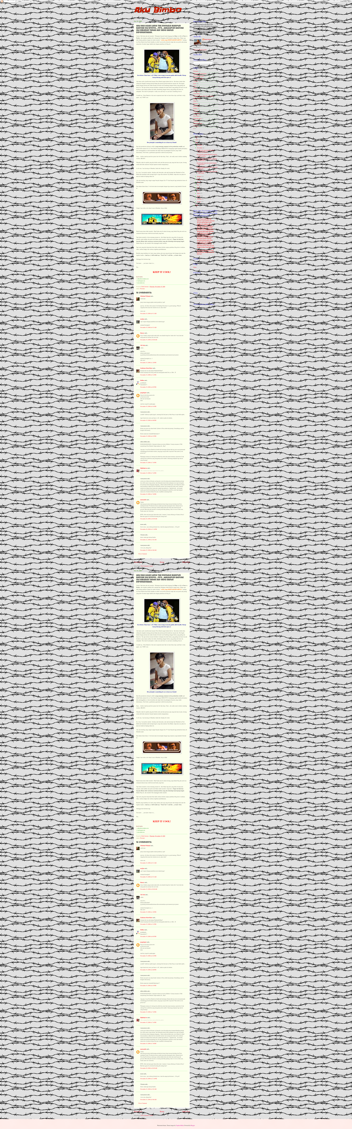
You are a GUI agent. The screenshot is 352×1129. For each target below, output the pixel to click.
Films (194, 101)
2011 (196, 137)
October (199, 176)
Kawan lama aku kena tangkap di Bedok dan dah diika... (207, 159)
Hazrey (142, 333)
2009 (196, 143)
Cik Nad (142, 345)
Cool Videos (196, 93)
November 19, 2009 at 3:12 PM (148, 375)
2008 (196, 205)
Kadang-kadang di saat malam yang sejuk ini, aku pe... (207, 168)
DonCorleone (208, 39)
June (198, 187)
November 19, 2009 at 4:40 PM (148, 420)
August (199, 182)
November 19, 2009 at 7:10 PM (148, 462)
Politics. (195, 108)
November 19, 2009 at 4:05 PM (148, 387)
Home (162, 562)
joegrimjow (143, 393)
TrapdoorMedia (180, 1125)
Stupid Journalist (197, 123)
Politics (195, 88)
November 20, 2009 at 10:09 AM (148, 519)
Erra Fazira (196, 116)
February (199, 199)
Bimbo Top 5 (196, 106)
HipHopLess (143, 468)
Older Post (186, 562)
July (198, 185)
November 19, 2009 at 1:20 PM (148, 362)
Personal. (142, 288)
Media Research (197, 118)
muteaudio (143, 500)
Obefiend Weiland (145, 296)
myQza (142, 319)
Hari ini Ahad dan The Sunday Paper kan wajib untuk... (207, 172)
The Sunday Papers (198, 78)
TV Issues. (196, 126)
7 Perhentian (196, 113)
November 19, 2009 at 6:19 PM (148, 436)
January (199, 202)
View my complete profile (200, 50)
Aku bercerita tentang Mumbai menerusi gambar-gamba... (207, 155)
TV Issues (195, 111)
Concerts (195, 81)
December (199, 145)
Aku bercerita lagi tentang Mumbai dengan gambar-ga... (205, 151)
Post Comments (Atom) (147, 566)
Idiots (194, 86)
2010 (196, 140)
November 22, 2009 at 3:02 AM (148, 540)
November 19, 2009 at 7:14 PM (148, 473)
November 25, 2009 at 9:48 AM (148, 550)
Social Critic (196, 91)
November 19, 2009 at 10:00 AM (148, 340)
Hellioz (142, 380)
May (198, 190)
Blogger (193, 1125)
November (200, 148)
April (198, 193)
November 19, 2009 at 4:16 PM (148, 406)
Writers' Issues (197, 98)
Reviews (195, 103)
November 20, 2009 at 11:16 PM (148, 529)
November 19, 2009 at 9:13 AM (148, 313)
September (200, 179)
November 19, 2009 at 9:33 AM (148, 327)
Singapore (196, 121)
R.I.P (194, 83)
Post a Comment (143, 554)
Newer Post (138, 562)
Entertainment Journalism (200, 73)
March (199, 196)
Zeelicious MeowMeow (146, 368)
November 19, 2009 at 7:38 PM (148, 494)
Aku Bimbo (157, 10)
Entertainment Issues (198, 76)
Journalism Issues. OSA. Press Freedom (203, 96)
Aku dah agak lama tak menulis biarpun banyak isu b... (207, 163)
